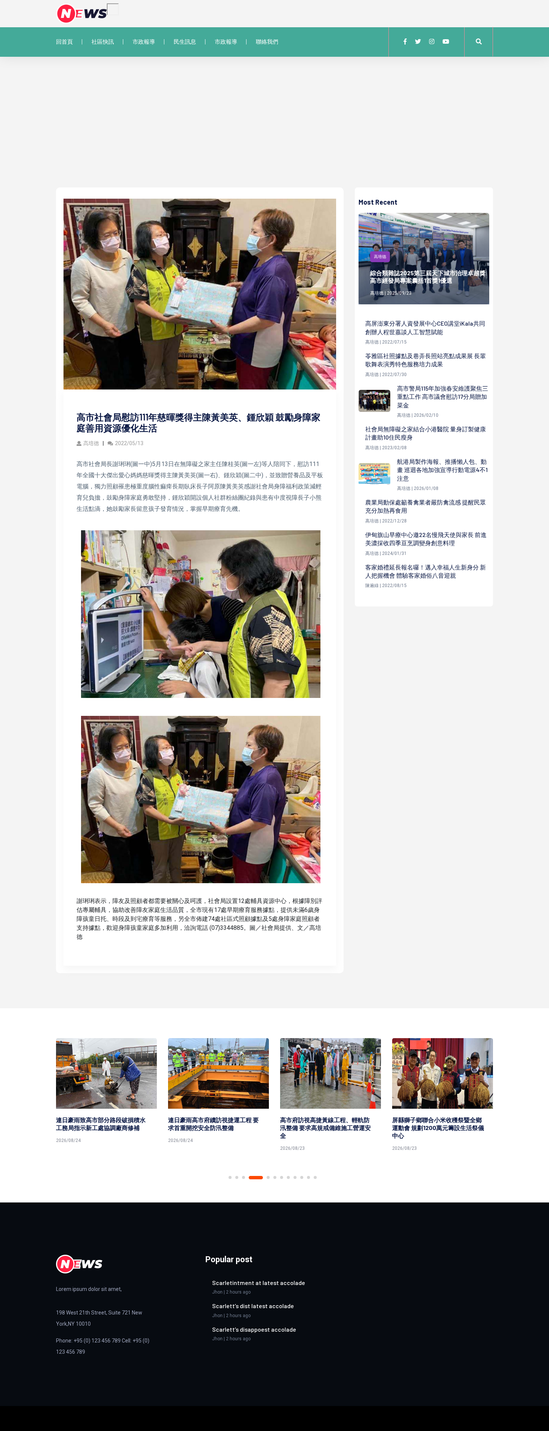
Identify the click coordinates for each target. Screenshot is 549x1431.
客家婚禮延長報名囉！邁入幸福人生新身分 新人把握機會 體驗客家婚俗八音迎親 (425, 571)
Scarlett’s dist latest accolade (253, 1305)
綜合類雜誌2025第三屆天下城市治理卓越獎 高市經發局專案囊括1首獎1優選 (428, 276)
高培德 (91, 443)
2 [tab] (236, 1177)
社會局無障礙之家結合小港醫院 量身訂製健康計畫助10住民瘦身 (425, 433)
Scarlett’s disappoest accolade (254, 1329)
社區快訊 (103, 41)
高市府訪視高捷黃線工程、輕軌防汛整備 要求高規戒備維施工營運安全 (325, 1127)
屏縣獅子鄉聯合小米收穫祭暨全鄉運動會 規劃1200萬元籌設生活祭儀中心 (438, 1127)
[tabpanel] (106, 1092)
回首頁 (64, 41)
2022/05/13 (129, 443)
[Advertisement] (274, 131)
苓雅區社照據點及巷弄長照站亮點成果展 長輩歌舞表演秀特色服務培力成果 (425, 359)
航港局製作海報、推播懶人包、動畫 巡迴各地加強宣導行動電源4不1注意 (442, 470)
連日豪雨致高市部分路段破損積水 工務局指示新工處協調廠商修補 (101, 1123)
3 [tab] (243, 1177)
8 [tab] (288, 1177)
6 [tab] (274, 1177)
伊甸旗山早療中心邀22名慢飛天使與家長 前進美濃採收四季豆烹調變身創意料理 (426, 538)
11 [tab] (308, 1177)
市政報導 (144, 41)
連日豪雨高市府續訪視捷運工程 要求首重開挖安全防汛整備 (213, 1123)
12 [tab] (315, 1177)
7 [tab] (281, 1177)
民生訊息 (185, 41)
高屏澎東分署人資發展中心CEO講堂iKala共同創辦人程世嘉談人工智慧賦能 (425, 327)
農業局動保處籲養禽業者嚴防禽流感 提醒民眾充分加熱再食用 (425, 506)
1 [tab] (230, 1177)
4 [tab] (256, 1177)
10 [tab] (301, 1177)
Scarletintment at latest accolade (258, 1282)
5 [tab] (268, 1177)
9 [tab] (295, 1177)
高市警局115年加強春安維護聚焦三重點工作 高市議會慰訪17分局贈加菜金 (442, 397)
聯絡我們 (267, 41)
